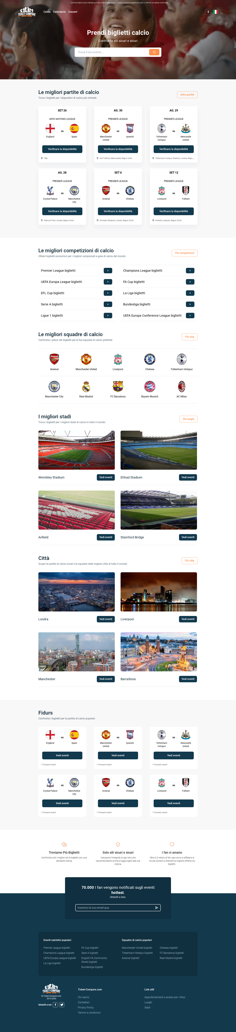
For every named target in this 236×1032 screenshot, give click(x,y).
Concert (72, 11)
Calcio (47, 11)
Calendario (59, 11)
